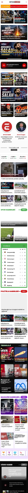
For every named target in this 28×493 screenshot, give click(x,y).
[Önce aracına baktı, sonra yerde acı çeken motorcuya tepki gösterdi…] (7, 198)
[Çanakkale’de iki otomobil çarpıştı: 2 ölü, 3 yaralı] (20, 185)
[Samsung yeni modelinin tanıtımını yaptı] (7, 383)
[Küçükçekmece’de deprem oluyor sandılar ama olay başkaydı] (20, 198)
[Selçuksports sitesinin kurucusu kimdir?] (7, 185)
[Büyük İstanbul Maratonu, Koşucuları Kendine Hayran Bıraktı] (6, 487)
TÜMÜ (14, 150)
